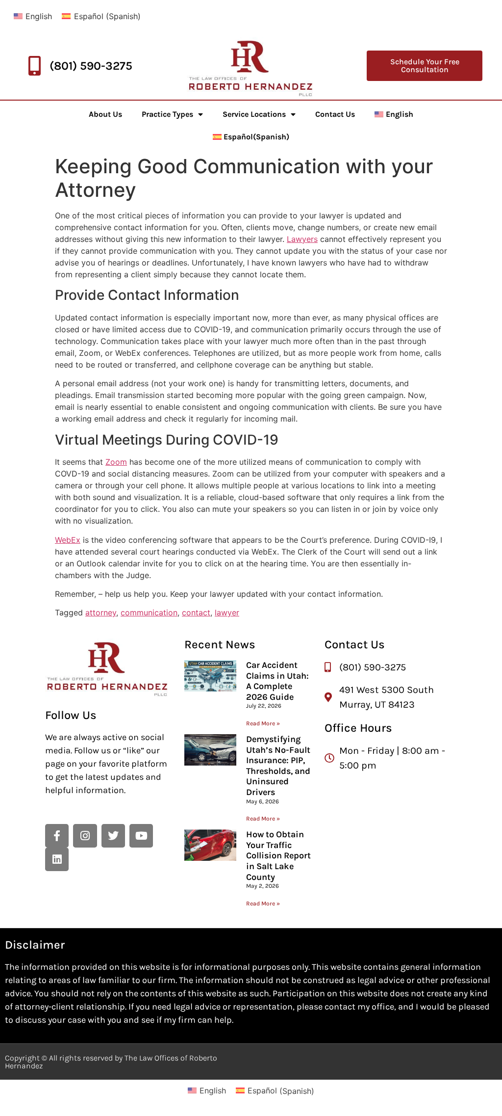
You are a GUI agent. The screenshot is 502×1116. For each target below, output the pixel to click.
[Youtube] (141, 836)
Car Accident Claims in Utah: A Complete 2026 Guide (277, 681)
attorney (100, 612)
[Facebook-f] (57, 836)
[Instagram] (85, 836)
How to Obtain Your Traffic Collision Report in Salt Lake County (278, 855)
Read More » (263, 723)
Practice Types (167, 114)
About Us (105, 114)
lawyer (227, 612)
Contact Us (335, 114)
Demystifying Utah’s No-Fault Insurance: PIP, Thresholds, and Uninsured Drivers (278, 765)
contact (196, 612)
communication (149, 612)
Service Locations (254, 114)
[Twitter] (113, 836)
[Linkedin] (57, 859)
